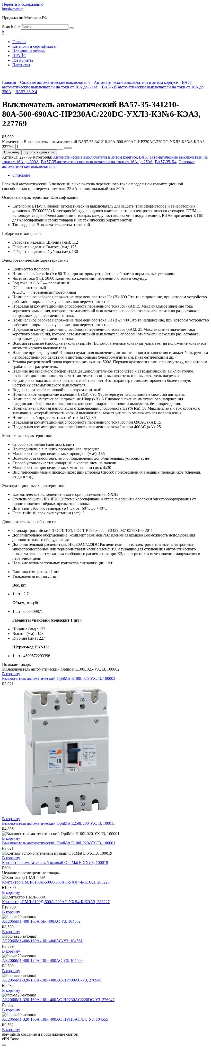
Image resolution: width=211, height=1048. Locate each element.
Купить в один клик (40, 152)
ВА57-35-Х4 (26, 91)
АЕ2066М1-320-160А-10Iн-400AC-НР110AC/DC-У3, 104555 (55, 1019)
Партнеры (21, 65)
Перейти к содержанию (22, 4)
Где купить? (22, 60)
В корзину (12, 152)
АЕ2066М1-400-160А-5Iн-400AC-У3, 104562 (41, 921)
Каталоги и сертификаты (34, 46)
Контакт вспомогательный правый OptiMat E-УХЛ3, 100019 (55, 862)
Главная (19, 41)
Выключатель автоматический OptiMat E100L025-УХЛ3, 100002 (58, 678)
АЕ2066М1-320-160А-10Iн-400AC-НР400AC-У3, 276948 (51, 980)
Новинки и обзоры (29, 51)
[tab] (110, 175)
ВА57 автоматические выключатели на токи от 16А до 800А (97, 84)
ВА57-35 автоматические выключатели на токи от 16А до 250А (97, 162)
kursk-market (12, 9)
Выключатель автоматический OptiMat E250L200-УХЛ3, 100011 (58, 823)
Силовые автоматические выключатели (55, 82)
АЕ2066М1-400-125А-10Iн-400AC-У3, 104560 (42, 960)
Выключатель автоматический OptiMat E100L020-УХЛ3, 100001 (58, 843)
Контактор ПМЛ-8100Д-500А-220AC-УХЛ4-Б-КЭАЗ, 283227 (56, 902)
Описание (21, 175)
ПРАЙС (19, 55)
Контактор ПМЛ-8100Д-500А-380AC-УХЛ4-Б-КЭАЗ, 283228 (56, 882)
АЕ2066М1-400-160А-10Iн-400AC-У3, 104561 (42, 941)
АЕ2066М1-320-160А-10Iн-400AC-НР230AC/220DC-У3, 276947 (58, 999)
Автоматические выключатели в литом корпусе (136, 82)
